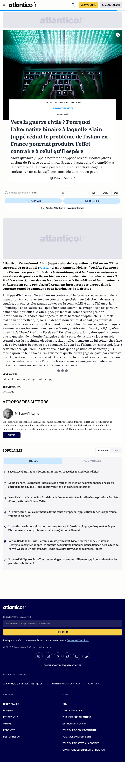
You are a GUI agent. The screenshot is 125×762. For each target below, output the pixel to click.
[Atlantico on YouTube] (86, 656)
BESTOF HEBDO (11, 736)
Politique (76, 102)
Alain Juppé (46, 379)
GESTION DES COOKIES (74, 723)
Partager (35, 200)
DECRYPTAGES (11, 704)
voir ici (44, 267)
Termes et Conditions (78, 640)
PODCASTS (9, 730)
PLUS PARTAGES (92, 460)
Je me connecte (111, 4)
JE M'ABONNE (88, 4)
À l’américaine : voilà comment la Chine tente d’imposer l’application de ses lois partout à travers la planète (62, 513)
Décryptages (62, 102)
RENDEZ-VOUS (10, 717)
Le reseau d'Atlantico (66, 683)
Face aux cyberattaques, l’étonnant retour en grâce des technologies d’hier (53, 471)
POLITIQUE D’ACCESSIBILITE (76, 736)
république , (31, 379)
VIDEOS (7, 723)
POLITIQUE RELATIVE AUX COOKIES (80, 743)
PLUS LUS (33, 460)
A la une (48, 102)
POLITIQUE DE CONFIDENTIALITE (79, 730)
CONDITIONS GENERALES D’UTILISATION (83, 749)
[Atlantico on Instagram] (76, 656)
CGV (64, 704)
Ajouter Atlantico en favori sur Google (65, 208)
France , (17, 379)
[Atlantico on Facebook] (58, 656)
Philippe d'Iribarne (63, 178)
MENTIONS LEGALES (73, 710)
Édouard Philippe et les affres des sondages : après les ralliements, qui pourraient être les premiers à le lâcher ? (63, 561)
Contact (93, 683)
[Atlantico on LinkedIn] (67, 656)
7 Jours (116, 450)
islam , (7, 379)
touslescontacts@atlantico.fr (62, 665)
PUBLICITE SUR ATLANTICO (76, 717)
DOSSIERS (8, 710)
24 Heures (103, 450)
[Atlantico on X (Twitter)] (48, 656)
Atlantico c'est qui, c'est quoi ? (23, 683)
